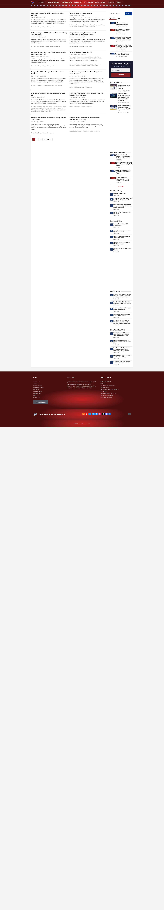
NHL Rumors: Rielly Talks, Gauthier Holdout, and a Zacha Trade (123, 31)
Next (49, 139)
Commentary (97, 25)
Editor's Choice (75, 131)
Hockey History (97, 64)
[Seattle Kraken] (104, 6)
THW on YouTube (100, 2)
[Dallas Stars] (57, 6)
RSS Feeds (36, 389)
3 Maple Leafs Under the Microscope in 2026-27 (122, 23)
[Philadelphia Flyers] (95, 6)
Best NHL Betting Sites (119, 193)
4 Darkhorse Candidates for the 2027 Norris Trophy (121, 243)
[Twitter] (89, 414)
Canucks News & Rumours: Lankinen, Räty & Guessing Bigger (123, 172)
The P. (117, 42)
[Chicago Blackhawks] (48, 6)
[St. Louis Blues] (108, 6)
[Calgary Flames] (41, 6)
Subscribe (121, 74)
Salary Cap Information (106, 381)
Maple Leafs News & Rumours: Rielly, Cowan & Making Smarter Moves (123, 179)
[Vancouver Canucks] (120, 6)
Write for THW (36, 381)
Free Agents (36, 46)
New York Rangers (37, 26)
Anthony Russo (35, 56)
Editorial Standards (37, 385)
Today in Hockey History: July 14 (81, 13)
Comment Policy (37, 393)
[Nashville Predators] (79, 6)
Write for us (110, 2)
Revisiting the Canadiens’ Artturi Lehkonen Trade (123, 53)
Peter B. (118, 26)
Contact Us (35, 395)
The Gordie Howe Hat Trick (107, 395)
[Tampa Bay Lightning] (111, 6)
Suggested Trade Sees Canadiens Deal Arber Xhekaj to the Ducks (122, 362)
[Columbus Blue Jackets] (54, 6)
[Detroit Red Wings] (60, 6)
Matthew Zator (73, 15)
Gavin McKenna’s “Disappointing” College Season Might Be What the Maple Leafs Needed (122, 206)
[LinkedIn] (109, 414)
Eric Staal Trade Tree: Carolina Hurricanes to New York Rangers (122, 302)
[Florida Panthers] (67, 6)
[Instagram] (99, 414)
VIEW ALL (121, 186)
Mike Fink (33, 97)
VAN (114, 37)
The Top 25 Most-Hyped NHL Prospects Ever (120, 224)
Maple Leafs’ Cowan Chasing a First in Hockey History (121, 314)
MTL (114, 53)
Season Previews (35, 111)
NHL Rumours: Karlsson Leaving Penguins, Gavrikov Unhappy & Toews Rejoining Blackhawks (122, 296)
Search (128, 13)
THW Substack (88, 2)
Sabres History (94, 65)
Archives (73, 25)
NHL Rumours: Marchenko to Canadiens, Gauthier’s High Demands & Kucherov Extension (122, 322)
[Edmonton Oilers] (63, 6)
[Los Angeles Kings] (70, 6)
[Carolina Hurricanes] (45, 6)
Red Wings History (85, 65)
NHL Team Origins (105, 387)
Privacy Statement (37, 391)
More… (119, 2)
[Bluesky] (93, 414)
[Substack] (83, 414)
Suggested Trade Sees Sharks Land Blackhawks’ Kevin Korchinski (122, 199)
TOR (114, 23)
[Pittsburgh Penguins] (98, 6)
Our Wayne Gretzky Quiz (106, 397)
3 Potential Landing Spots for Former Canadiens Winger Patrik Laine (122, 342)
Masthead (35, 383)
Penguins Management (57, 108)
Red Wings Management (59, 110)
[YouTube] (86, 414)
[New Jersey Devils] (82, 6)
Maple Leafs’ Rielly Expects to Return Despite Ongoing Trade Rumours (124, 164)
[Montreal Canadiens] (76, 6)
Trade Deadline (58, 85)
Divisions (41, 2)
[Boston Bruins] (35, 6)
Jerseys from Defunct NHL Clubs (108, 393)
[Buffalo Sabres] (38, 6)
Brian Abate (34, 17)
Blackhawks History (81, 25)
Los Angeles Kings (57, 106)
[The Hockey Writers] (33, 2)
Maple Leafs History (78, 26)
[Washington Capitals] (126, 6)
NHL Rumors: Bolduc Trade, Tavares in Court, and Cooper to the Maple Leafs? (124, 46)
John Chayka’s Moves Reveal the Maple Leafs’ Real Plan (122, 308)
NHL (114, 29)
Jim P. (117, 34)
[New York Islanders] (85, 6)
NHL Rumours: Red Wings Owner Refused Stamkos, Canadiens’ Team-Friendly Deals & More (122, 334)
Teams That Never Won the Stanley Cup (110, 389)
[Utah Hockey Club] (117, 6)
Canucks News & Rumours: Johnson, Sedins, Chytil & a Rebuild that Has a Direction (123, 39)
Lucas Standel (34, 37)
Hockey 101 (103, 383)
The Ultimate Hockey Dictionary (108, 385)
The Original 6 (104, 391)
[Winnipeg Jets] (130, 6)
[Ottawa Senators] (92, 6)
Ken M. (118, 56)
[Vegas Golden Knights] (123, 6)
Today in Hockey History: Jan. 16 (81, 52)
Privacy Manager (40, 402)
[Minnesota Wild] (73, 6)
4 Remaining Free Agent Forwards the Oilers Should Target (122, 356)
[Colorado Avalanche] (51, 6)
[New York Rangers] (89, 6)
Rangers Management (48, 26)
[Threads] (103, 414)
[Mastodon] (106, 414)
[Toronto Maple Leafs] (114, 6)
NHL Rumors (78, 2)
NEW (114, 178)
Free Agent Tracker (66, 2)
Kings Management (47, 106)
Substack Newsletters (38, 387)
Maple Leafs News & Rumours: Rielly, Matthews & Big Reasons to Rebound (123, 156)
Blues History (90, 25)
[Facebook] (96, 414)
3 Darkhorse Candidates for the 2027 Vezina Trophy (121, 237)
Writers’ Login (36, 397)
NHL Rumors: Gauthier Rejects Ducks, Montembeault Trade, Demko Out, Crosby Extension (121, 349)
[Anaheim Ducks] (32, 6)
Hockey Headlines (53, 2)
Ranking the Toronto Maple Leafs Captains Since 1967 (122, 230)
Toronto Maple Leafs (46, 111)
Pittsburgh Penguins (36, 110)
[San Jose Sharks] (101, 6)
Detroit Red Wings (37, 106)
